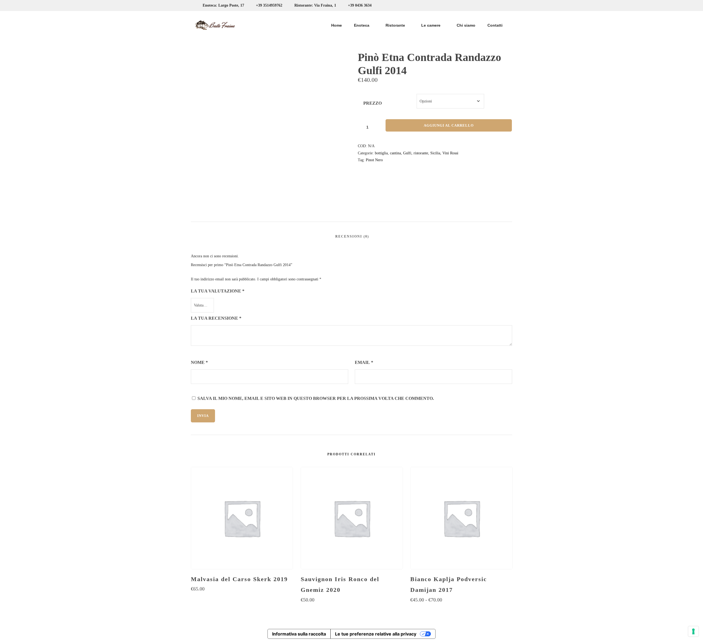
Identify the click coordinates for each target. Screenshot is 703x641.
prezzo (372, 103)
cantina (395, 153)
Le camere (430, 25)
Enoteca (361, 25)
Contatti (495, 25)
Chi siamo (466, 25)
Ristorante (395, 25)
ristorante (421, 153)
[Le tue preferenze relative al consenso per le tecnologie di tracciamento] (693, 631)
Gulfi (407, 153)
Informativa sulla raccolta (299, 634)
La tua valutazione (217, 291)
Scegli (241, 600)
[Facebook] (493, 5)
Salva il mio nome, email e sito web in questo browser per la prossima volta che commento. (315, 398)
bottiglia (381, 153)
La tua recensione (216, 318)
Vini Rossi (450, 153)
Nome (199, 362)
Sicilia (435, 153)
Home (336, 25)
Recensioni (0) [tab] (352, 236)
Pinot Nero (374, 160)
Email (364, 362)
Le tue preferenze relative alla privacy (375, 634)
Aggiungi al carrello (449, 125)
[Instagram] (503, 5)
